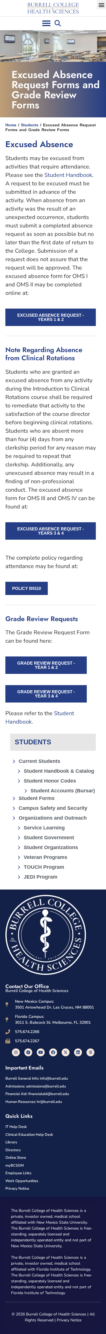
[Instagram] (16, 1052)
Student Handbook (68, 175)
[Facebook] (53, 1052)
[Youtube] (41, 1052)
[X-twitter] (66, 1052)
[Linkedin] (78, 1052)
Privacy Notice (69, 1320)
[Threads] (90, 1052)
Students (29, 125)
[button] (101, 4)
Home (10, 125)
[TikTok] (28, 1052)
